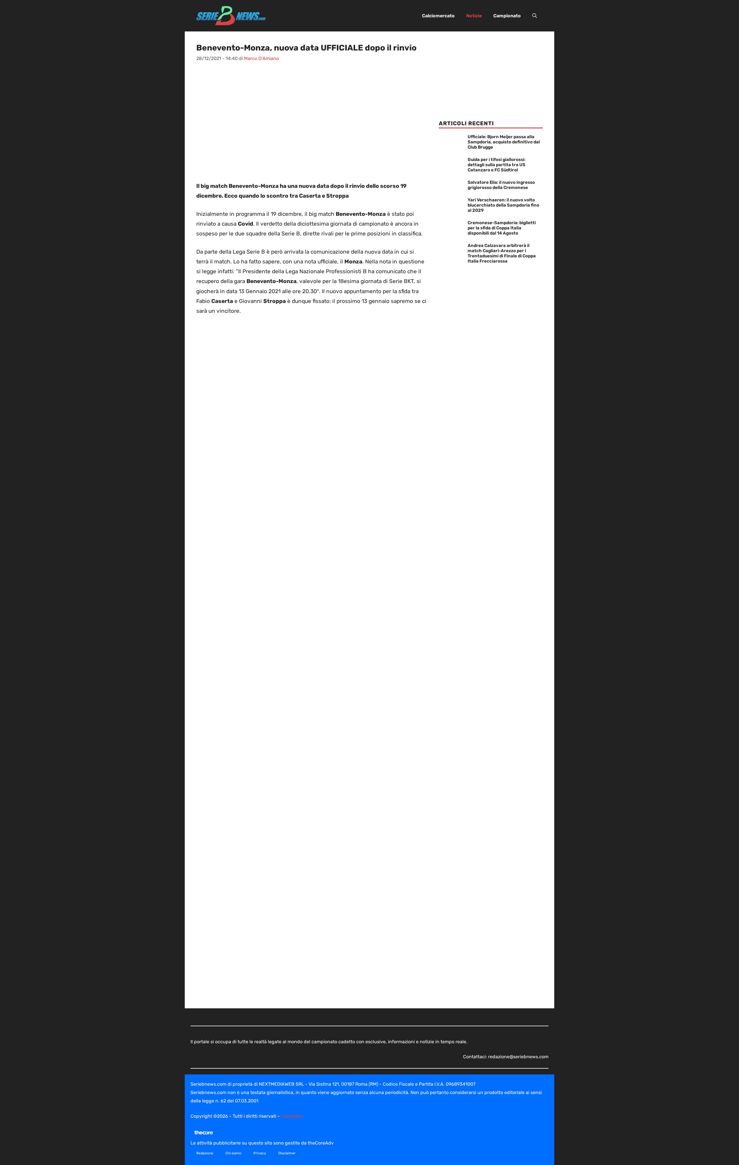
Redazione (204, 1153)
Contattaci (292, 1116)
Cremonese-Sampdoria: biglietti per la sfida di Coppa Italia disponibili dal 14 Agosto (502, 228)
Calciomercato (438, 15)
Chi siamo (233, 1153)
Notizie (474, 15)
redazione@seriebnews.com (518, 1056)
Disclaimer (287, 1153)
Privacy (259, 1153)
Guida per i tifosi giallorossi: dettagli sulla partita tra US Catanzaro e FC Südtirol (496, 165)
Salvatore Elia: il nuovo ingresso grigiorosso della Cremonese (501, 185)
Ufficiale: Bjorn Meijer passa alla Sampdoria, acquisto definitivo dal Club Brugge (504, 142)
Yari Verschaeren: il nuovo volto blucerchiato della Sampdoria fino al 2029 (503, 205)
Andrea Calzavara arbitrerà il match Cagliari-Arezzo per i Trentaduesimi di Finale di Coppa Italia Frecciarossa (502, 253)
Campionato (507, 15)
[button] (535, 16)
